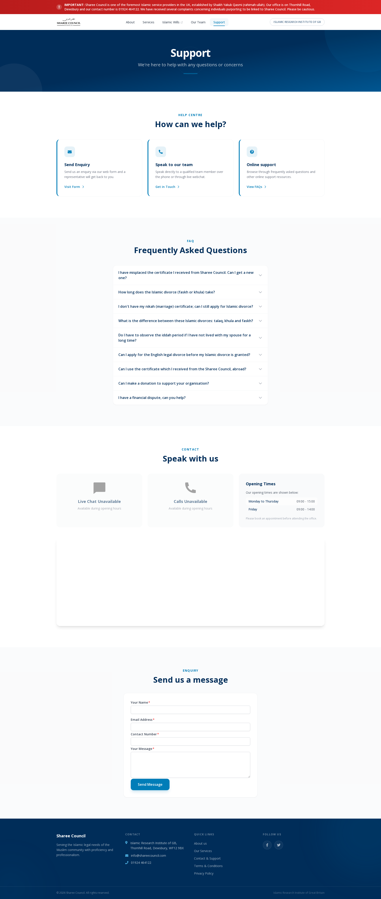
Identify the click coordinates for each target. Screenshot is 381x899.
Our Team (198, 22)
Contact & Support (207, 858)
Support (219, 22)
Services (148, 22)
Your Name (140, 702)
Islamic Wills (170, 22)
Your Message (142, 749)
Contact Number (145, 734)
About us (200, 843)
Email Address (143, 719)
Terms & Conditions (208, 866)
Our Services (203, 851)
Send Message (150, 784)
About (130, 22)
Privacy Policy (203, 873)
